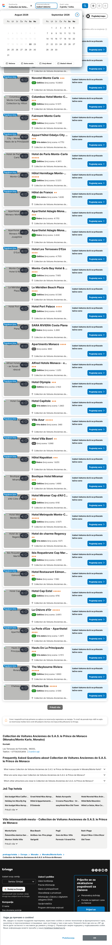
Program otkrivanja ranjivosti (51, 907)
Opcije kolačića (45, 903)
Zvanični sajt (33, 751)
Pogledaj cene (95, 49)
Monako (35, 854)
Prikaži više (10, 809)
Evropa (24, 854)
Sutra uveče (28, 63)
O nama (5, 906)
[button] (21, 6)
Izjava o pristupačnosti (48, 889)
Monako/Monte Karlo (52, 854)
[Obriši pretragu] (31, 5)
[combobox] (21, 5)
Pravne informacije (46, 885)
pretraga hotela (10, 854)
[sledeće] (77, 14)
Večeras (12, 63)
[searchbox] (21, 6)
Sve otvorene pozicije (11, 910)
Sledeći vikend (66, 63)
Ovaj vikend (46, 63)
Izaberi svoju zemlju (11, 876)
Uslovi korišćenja (45, 881)
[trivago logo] (3, 6)
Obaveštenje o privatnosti (49, 893)
